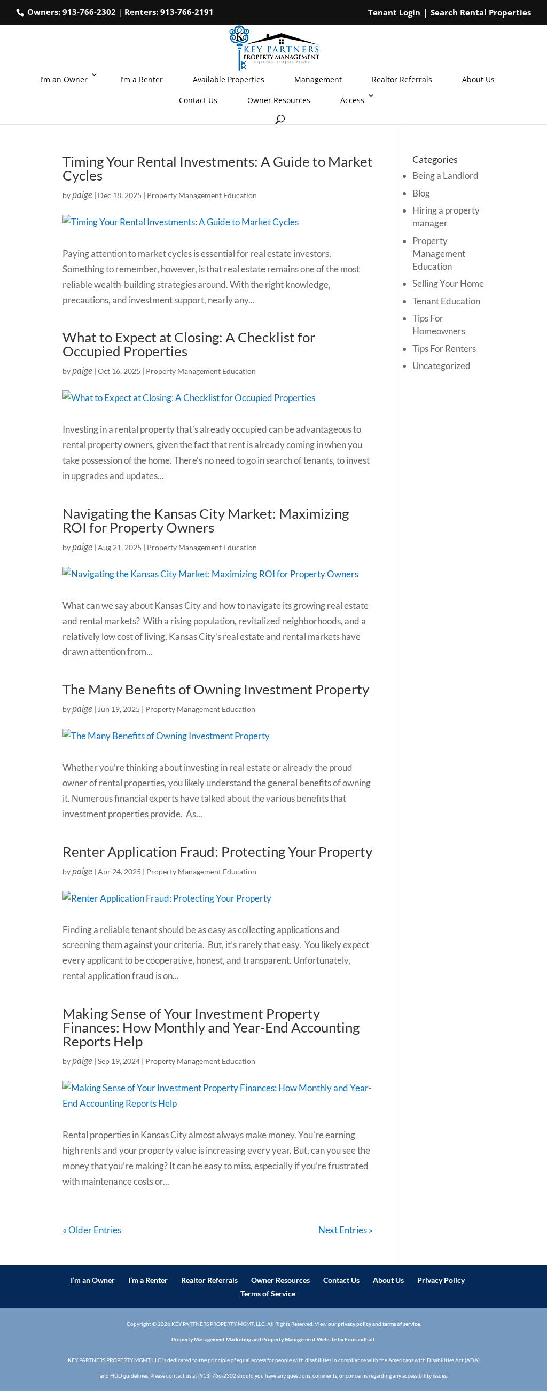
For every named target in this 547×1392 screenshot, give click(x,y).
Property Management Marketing (211, 1339)
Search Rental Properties (481, 12)
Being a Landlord (445, 175)
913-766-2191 (187, 11)
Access (352, 100)
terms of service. (401, 1323)
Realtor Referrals (402, 79)
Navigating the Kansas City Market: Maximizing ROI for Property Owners (205, 520)
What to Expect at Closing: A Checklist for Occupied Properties (188, 344)
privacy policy (354, 1323)
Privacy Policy (441, 1280)
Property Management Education (202, 195)
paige (82, 194)
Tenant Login (394, 12)
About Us (478, 79)
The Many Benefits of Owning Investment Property (215, 689)
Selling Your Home (448, 283)
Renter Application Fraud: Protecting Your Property (217, 851)
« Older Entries (91, 1229)
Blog (421, 193)
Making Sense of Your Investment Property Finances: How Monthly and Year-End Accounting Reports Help (211, 1027)
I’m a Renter (141, 79)
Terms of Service (267, 1293)
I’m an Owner (64, 79)
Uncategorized (441, 365)
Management (318, 79)
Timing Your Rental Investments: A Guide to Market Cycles (217, 168)
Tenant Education (446, 301)
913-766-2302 (89, 11)
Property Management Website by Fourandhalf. (319, 1339)
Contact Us (198, 100)
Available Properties (228, 79)
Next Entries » (345, 1229)
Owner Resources (278, 100)
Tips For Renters (444, 348)
